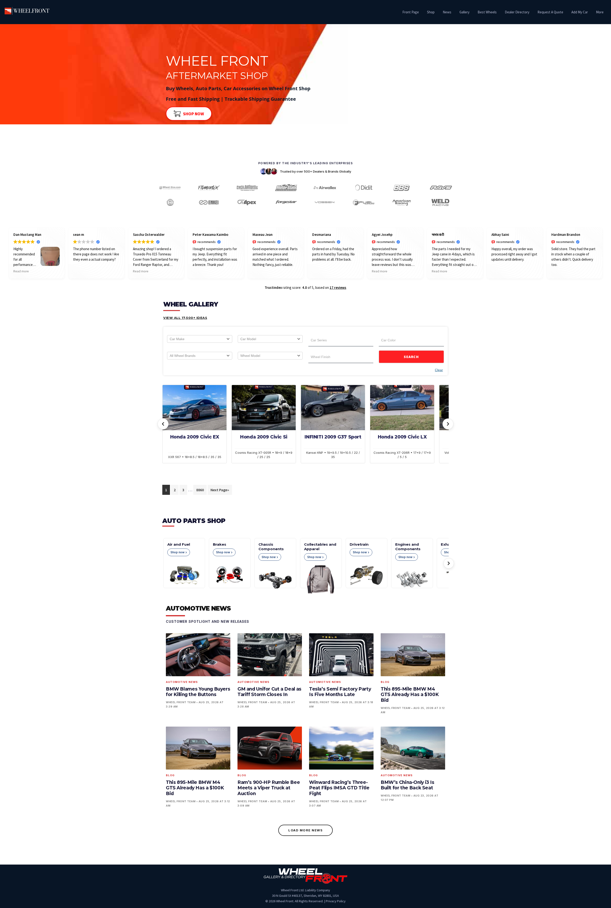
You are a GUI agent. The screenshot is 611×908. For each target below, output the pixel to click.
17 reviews (338, 287)
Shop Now (193, 113)
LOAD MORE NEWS (305, 830)
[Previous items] (163, 423)
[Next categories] (448, 563)
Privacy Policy (336, 901)
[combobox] (199, 339)
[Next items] (447, 423)
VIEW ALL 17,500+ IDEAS (185, 318)
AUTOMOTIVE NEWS (198, 608)
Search (411, 356)
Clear (439, 370)
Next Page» (220, 489)
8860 (200, 489)
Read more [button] (21, 271)
